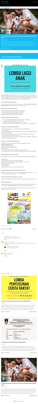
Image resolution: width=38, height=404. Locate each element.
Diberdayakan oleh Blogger (19, 401)
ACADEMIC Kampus (7, 236)
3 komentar (7, 352)
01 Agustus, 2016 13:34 (15, 246)
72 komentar (7, 311)
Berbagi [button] (2, 48)
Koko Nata (4, 1)
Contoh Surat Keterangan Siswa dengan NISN (13, 342)
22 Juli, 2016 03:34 (14, 236)
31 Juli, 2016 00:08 (11, 241)
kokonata (8, 246)
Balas (5, 239)
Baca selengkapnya (33, 311)
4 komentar (7, 48)
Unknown (5, 241)
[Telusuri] (33, 1)
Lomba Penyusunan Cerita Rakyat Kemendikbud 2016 (15, 301)
